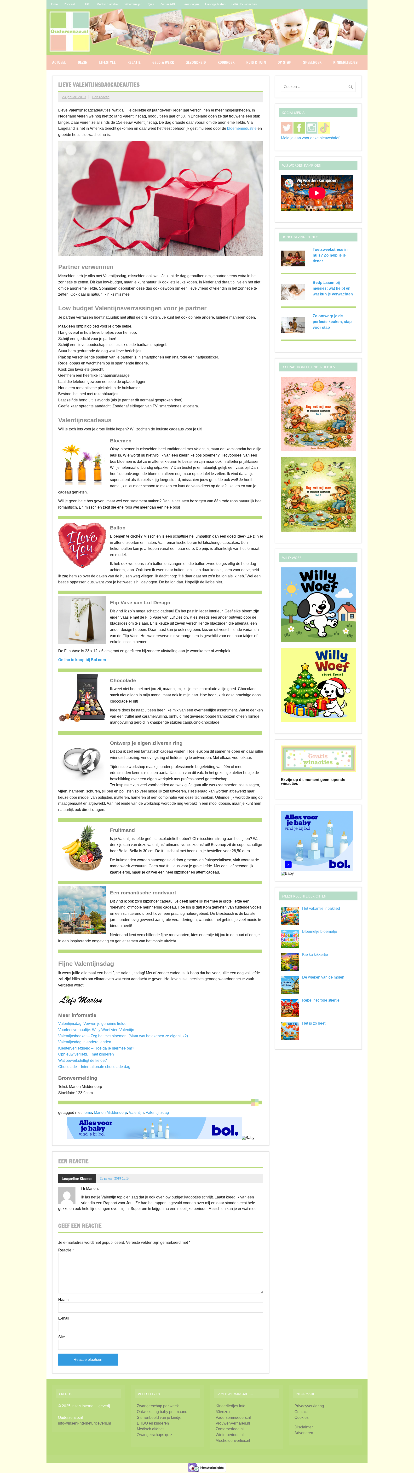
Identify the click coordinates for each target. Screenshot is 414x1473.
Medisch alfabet (108, 4)
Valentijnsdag (157, 1112)
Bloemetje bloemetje (319, 931)
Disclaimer (303, 1427)
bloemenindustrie (242, 128)
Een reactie (100, 97)
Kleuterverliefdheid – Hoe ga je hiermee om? (96, 1048)
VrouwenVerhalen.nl (233, 1423)
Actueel (59, 62)
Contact (301, 1412)
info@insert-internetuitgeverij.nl (84, 1423)
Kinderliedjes (345, 62)
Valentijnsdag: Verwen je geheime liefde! (92, 1023)
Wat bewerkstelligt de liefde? (82, 1060)
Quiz (151, 4)
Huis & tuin (256, 62)
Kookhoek (226, 62)
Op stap (284, 62)
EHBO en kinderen (153, 1423)
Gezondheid (196, 62)
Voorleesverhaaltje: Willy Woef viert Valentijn (96, 1030)
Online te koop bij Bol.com (82, 660)
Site (61, 1337)
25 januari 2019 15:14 (115, 1178)
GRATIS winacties (244, 4)
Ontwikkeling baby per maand (162, 1412)
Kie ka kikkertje (315, 954)
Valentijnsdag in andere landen (84, 1042)
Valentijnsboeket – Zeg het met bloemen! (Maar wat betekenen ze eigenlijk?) (123, 1036)
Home (54, 4)
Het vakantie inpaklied (321, 908)
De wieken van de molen (323, 977)
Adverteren (303, 1433)
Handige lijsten (215, 4)
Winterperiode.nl (230, 1435)
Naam (63, 1300)
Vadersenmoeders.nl (233, 1417)
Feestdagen (191, 4)
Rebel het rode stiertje (320, 1000)
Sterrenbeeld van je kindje (159, 1417)
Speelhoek (312, 62)
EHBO (85, 4)
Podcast (69, 4)
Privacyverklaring (309, 1406)
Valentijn (136, 1112)
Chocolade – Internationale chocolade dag (94, 1067)
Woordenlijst (133, 4)
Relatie (134, 62)
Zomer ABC (168, 4)
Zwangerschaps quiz (154, 1435)
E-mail (63, 1318)
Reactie (66, 1250)
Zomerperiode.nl (230, 1429)
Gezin (82, 62)
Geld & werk (163, 62)
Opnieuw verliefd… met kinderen (86, 1054)
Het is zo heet (313, 1023)
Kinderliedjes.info (230, 1406)
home (87, 1112)
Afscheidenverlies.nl (233, 1440)
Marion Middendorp (110, 1112)
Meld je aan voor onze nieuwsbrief (310, 138)
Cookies (301, 1417)
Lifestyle (107, 62)
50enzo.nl (224, 1412)
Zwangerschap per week (158, 1406)
